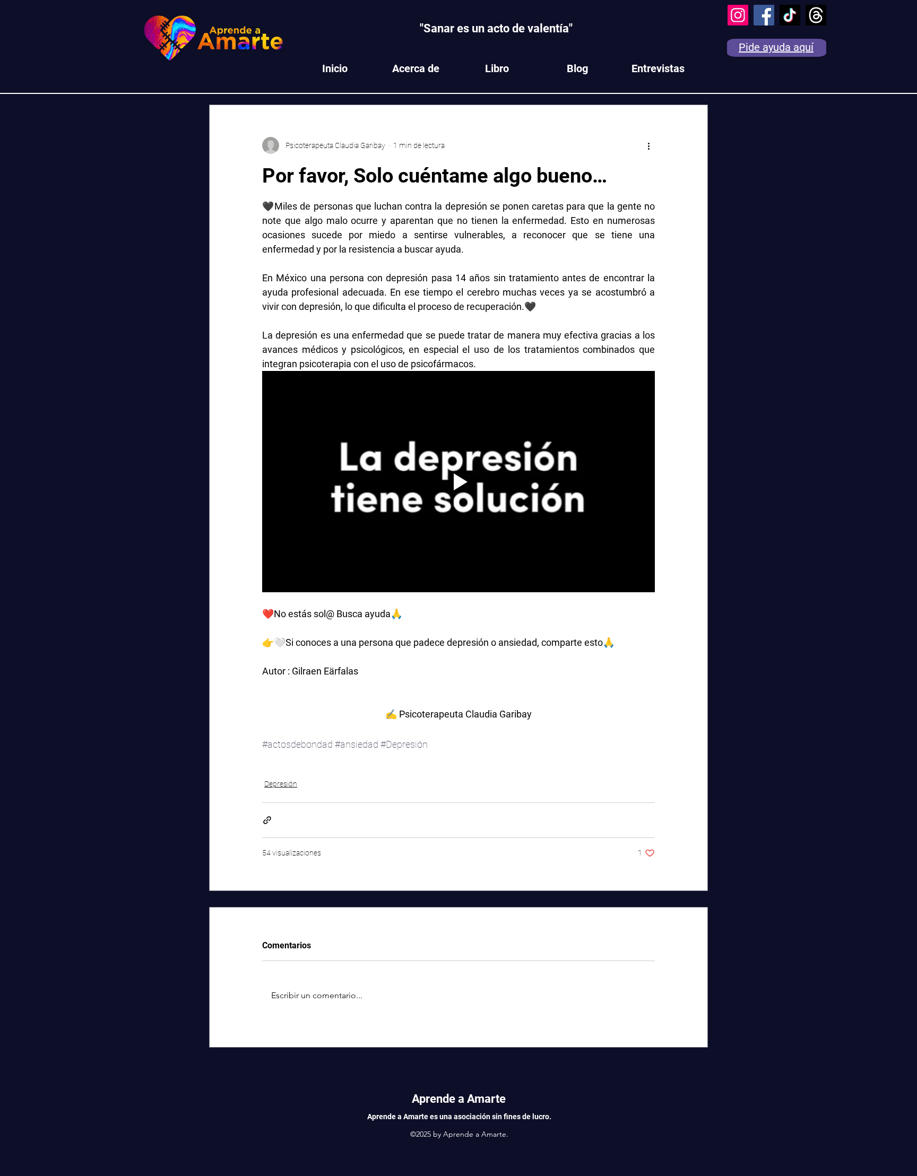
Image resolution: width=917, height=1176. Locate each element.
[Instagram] (738, 15)
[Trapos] (816, 15)
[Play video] (458, 481)
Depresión (280, 784)
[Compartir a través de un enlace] (267, 820)
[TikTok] (790, 15)
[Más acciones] (648, 145)
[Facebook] (764, 15)
